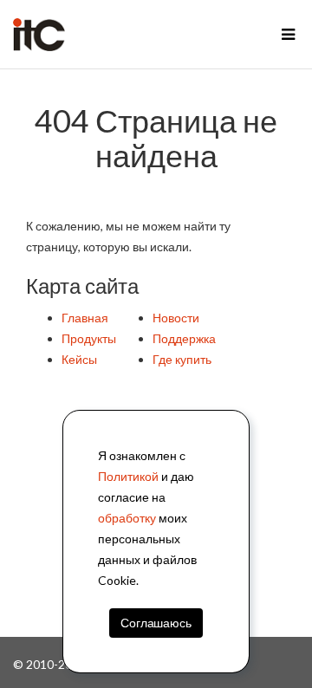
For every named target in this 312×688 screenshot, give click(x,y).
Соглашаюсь (156, 622)
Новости (176, 317)
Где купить (182, 359)
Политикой (128, 476)
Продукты (89, 338)
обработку (127, 517)
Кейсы (79, 359)
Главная (85, 317)
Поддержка (184, 338)
